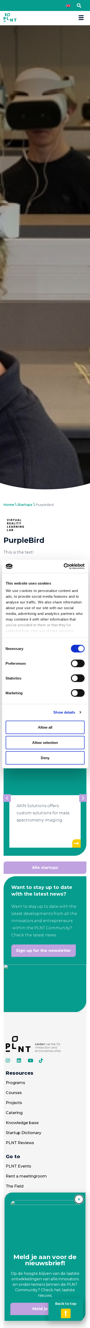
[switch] (77, 663)
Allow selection (45, 742)
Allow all (45, 727)
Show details (64, 712)
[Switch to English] (68, 6)
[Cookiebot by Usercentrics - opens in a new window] (64, 566)
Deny (45, 758)
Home (9, 505)
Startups (24, 505)
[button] (79, 6)
